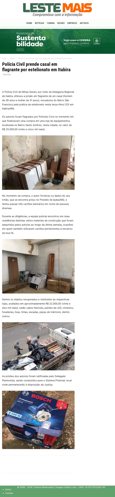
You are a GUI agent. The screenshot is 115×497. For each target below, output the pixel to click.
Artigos (84, 23)
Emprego (72, 23)
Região (61, 23)
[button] (109, 23)
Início (4, 58)
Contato (9, 493)
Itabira (51, 23)
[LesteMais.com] (57, 10)
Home (29, 23)
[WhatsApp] (19, 81)
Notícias (39, 23)
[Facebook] (5, 81)
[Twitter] (12, 81)
